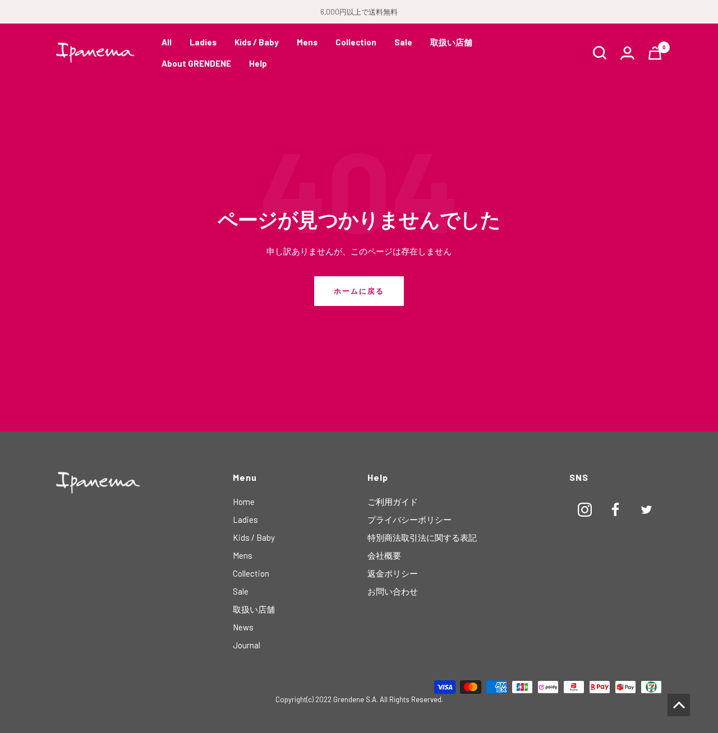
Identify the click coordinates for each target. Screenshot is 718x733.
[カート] (655, 53)
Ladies (203, 42)
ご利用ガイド (392, 502)
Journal (246, 645)
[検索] (600, 53)
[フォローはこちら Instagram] (584, 509)
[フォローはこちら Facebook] (615, 509)
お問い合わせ (392, 591)
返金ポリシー (392, 573)
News (243, 627)
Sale (403, 42)
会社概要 (384, 555)
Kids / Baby (256, 42)
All (167, 42)
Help (258, 63)
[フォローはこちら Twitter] (646, 509)
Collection (355, 42)
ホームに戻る (359, 290)
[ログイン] (627, 53)
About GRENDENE (196, 63)
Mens (307, 42)
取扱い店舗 (451, 42)
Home (244, 502)
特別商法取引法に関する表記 (422, 537)
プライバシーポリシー (409, 519)
